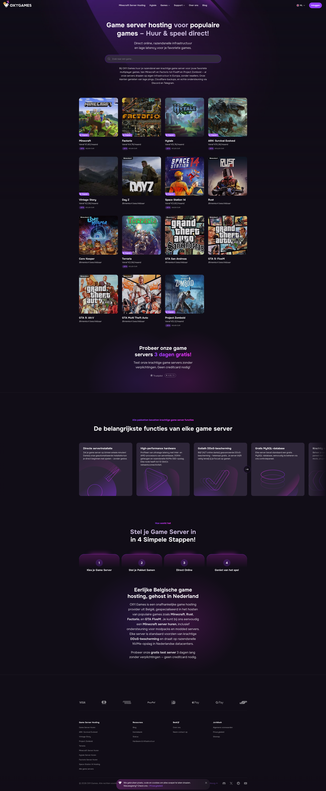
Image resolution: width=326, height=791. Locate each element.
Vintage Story (85, 736)
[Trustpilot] (163, 375)
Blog (134, 727)
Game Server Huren (87, 727)
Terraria (82, 746)
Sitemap (216, 736)
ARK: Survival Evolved (88, 732)
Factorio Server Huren (88, 760)
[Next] (305, 398)
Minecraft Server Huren (89, 750)
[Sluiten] (206, 782)
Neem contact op (180, 732)
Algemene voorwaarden (223, 727)
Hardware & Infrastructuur (144, 741)
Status (135, 736)
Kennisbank (137, 732)
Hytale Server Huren (87, 755)
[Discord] (224, 783)
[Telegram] (238, 783)
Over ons (176, 727)
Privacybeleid (218, 732)
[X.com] (231, 783)
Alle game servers (86, 769)
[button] (209, 783)
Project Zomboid (86, 741)
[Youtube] (245, 783)
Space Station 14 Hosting (89, 764)
